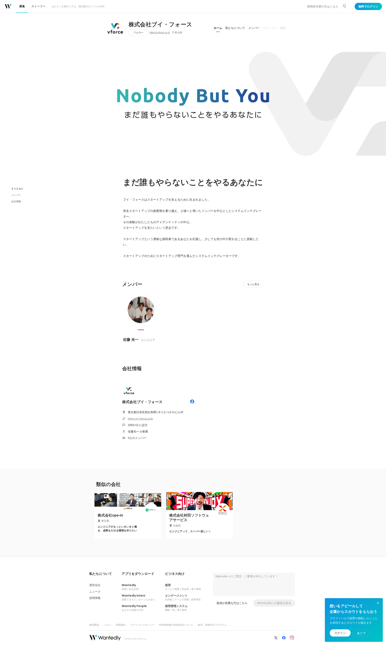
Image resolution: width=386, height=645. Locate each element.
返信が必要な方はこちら (232, 603)
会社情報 (16, 201)
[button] (100, 573)
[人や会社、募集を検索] (345, 6)
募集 (283, 28)
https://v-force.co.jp (160, 32)
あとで (361, 633)
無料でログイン (368, 6)
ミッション (17, 188)
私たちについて (235, 28)
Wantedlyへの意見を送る (274, 603)
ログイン (340, 633)
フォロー (138, 32)
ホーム (218, 28)
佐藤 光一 (131, 339)
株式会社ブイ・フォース (160, 24)
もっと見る (253, 284)
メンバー (254, 28)
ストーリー (270, 28)
